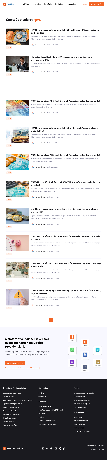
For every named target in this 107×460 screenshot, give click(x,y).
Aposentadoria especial (11, 414)
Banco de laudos (79, 397)
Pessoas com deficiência (47, 421)
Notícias (25, 4)
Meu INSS (41, 414)
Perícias (41, 417)
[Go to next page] (60, 320)
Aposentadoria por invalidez (13, 404)
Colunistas (36, 4)
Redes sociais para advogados (84, 393)
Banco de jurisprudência (82, 400)
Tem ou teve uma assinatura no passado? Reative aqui (22, 368)
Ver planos (95, 4)
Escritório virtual (80, 407)
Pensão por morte (9, 418)
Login (85, 4)
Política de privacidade (82, 431)
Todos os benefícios (10, 425)
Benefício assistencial (11, 407)
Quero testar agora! (14, 363)
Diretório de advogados (82, 404)
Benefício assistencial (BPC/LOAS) (50, 410)
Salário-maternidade (10, 411)
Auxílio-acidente (9, 422)
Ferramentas (71, 4)
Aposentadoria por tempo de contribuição (18, 400)
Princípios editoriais (81, 421)
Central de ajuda (79, 424)
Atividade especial (44, 406)
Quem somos (78, 417)
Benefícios (48, 4)
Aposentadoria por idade (12, 393)
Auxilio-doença (8, 397)
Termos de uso (79, 428)
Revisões (59, 4)
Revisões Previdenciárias (47, 424)
